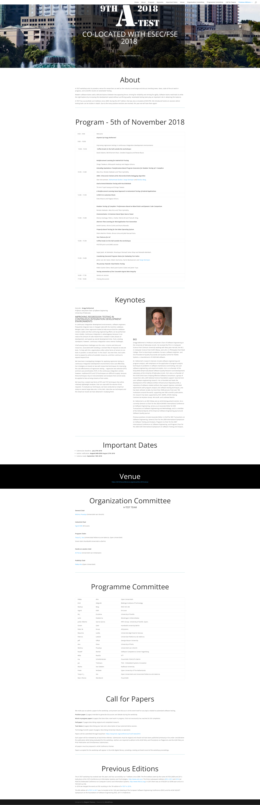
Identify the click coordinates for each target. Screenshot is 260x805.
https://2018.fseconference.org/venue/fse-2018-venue (130, 482)
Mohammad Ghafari (116, 180)
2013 (170, 779)
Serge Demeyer (129, 180)
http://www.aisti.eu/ (135, 779)
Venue (182, 2)
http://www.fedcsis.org (137, 782)
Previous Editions (245, 2)
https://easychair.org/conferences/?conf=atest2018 (123, 734)
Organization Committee (195, 2)
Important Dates (171, 2)
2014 (177, 779)
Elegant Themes (89, 802)
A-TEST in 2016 (126, 786)
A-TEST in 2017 (92, 790)
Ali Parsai (78, 553)
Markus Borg (141, 180)
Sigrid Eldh (79, 526)
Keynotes (160, 2)
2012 (166, 779)
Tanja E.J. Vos (79, 537)
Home (136, 2)
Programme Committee (215, 2)
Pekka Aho (78, 564)
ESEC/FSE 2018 (135, 56)
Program (151, 2)
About (143, 2)
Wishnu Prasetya (81, 514)
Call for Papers (231, 2)
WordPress (109, 802)
